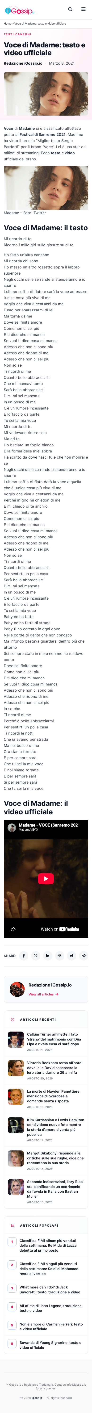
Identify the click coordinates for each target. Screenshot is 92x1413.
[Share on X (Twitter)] (35, 956)
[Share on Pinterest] (59, 956)
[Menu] (83, 9)
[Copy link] (83, 956)
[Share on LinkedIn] (47, 956)
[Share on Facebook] (23, 956)
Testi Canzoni (17, 34)
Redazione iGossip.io (23, 63)
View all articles (41, 994)
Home (8, 23)
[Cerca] (70, 9)
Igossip (37, 1398)
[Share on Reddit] (71, 956)
